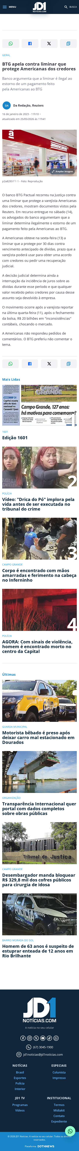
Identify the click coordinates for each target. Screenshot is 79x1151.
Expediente (59, 1121)
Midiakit (59, 1110)
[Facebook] (23, 1038)
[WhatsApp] (56, 1038)
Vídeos (20, 1110)
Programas (20, 1105)
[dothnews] (46, 1146)
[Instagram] (29, 1038)
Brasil (20, 1072)
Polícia (19, 1083)
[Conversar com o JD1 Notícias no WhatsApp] (70, 1131)
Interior (20, 1089)
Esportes (20, 1078)
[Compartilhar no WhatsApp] (10, 43)
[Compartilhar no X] (49, 43)
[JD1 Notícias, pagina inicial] (39, 7)
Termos (59, 1105)
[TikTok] (49, 1038)
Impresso (59, 1078)
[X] (36, 1038)
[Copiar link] (68, 43)
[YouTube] (42, 1038)
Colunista (59, 1072)
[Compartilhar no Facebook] (30, 43)
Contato (59, 1116)
